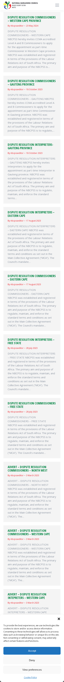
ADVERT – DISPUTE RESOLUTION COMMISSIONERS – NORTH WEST (27, 468)
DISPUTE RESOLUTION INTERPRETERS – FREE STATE (31, 341)
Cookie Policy (30, 677)
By (16, 25)
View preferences (32, 669)
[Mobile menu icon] (57, 5)
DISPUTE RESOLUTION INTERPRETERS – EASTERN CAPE (31, 214)
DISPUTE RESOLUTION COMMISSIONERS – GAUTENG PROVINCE (32, 82)
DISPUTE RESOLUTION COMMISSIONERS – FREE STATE (32, 405)
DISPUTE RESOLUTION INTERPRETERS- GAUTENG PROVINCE (30, 146)
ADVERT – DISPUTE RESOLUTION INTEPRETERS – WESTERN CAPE (27, 596)
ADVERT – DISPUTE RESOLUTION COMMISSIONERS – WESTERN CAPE (29, 532)
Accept (32, 650)
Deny (32, 660)
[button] (59, 619)
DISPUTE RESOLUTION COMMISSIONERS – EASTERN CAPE (32, 277)
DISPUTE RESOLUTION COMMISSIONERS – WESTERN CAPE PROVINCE (32, 19)
